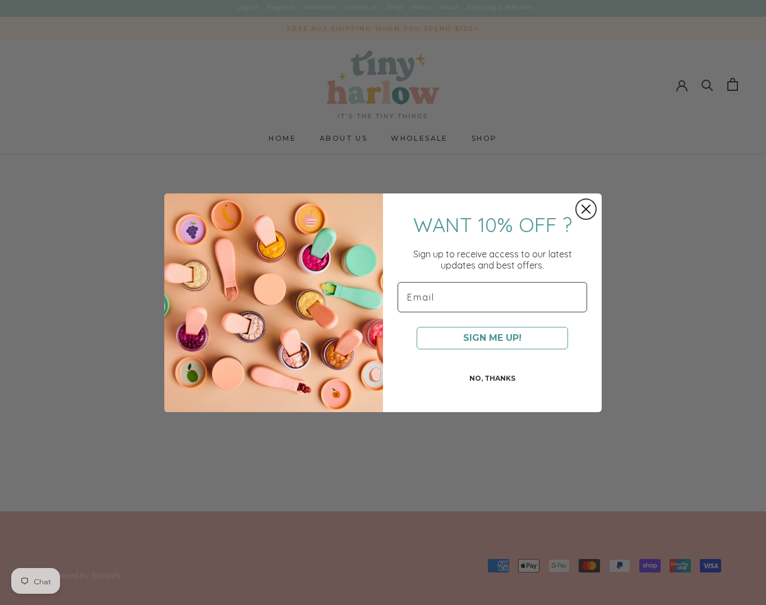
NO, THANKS (492, 378)
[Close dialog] (586, 209)
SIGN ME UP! (492, 337)
